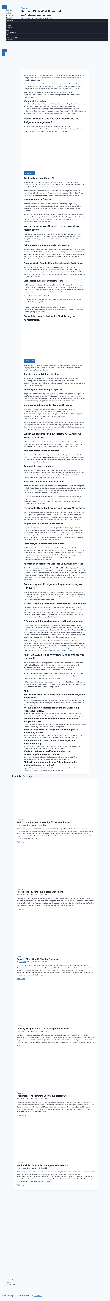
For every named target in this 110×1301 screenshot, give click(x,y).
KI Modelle (9, 27)
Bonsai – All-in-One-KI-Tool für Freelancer (38, 959)
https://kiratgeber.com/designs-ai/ (61, 650)
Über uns (9, 10)
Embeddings (9, 20)
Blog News (10, 15)
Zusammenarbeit (11, 1284)
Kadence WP (38, 1296)
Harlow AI (69, 272)
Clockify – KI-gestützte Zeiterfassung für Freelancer (43, 1028)
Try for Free (29, 361)
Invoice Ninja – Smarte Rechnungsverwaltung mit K (42, 1165)
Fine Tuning (9, 22)
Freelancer (20, 819)
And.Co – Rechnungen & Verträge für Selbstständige (43, 822)
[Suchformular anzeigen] (4, 7)
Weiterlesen (21, 842)
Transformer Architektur (12, 37)
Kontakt (7, 1282)
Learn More (29, 173)
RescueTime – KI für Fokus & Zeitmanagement (40, 892)
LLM (7, 30)
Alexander (22, 825)
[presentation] (56, 797)
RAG (7, 34)
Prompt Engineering (11, 32)
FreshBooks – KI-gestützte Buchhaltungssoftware (42, 1096)
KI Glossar (8, 25)
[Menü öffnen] (3, 54)
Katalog (8, 13)
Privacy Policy (10, 1280)
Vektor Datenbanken (11, 39)
